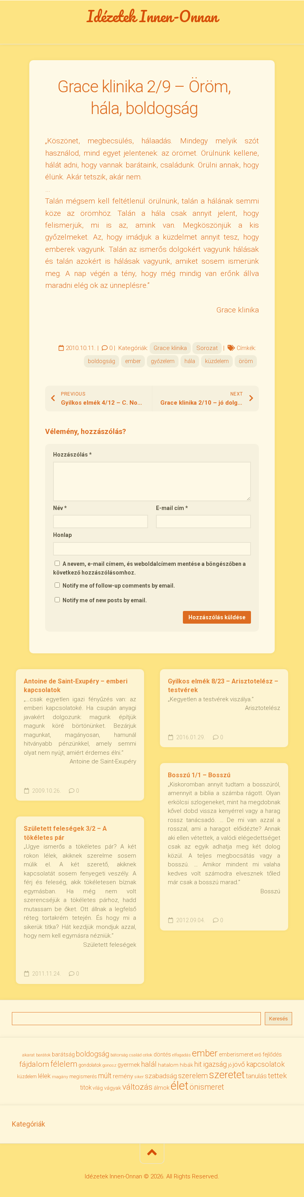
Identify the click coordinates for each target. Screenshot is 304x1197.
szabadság (161, 1076)
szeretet (227, 1075)
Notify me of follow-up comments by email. (119, 585)
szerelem (193, 1075)
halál (149, 1064)
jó (230, 1065)
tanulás (256, 1076)
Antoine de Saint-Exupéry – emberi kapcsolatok (75, 685)
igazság (215, 1064)
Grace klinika (170, 348)
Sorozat (207, 348)
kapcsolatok (265, 1064)
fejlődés (272, 1054)
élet (179, 1085)
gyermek (129, 1064)
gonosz (109, 1065)
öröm (246, 361)
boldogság (101, 361)
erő (258, 1055)
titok (85, 1087)
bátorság (119, 1055)
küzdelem (217, 361)
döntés (162, 1054)
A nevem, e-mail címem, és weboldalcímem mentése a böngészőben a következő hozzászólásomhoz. (149, 568)
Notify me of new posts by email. (105, 600)
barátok (43, 1055)
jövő (239, 1064)
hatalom (168, 1065)
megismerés (83, 1076)
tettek (277, 1075)
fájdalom (34, 1064)
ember (133, 361)
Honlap (62, 535)
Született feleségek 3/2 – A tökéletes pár (65, 833)
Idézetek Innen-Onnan (152, 16)
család (135, 1055)
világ (98, 1088)
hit (198, 1064)
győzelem (163, 361)
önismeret (207, 1087)
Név (60, 508)
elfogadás (181, 1055)
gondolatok (89, 1065)
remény (123, 1076)
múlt (105, 1075)
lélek (44, 1076)
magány (60, 1076)
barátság (63, 1054)
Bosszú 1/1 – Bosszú (199, 775)
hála (189, 361)
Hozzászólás (72, 454)
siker (139, 1076)
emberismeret (236, 1054)
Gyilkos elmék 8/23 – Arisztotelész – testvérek (223, 685)
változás (137, 1087)
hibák (186, 1065)
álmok (161, 1087)
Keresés (278, 1019)
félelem (63, 1064)
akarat (28, 1055)
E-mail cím (172, 508)
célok (147, 1055)
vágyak (112, 1088)
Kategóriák (28, 1124)
